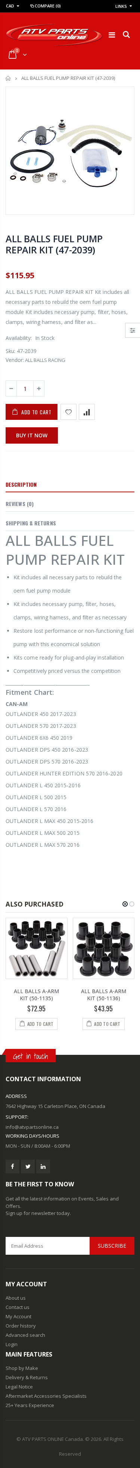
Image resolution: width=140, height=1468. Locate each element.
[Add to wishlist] (68, 412)
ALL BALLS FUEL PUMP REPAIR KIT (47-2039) (54, 244)
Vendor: (15, 359)
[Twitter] (28, 1166)
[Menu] (112, 35)
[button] (125, 904)
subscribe (112, 1245)
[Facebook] (12, 1166)
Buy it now (31, 435)
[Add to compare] (87, 412)
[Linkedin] (43, 1166)
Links (121, 6)
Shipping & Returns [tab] (31, 523)
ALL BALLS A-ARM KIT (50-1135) (36, 995)
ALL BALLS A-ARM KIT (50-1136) (103, 995)
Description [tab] (21, 484)
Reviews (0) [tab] (20, 504)
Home (8, 78)
